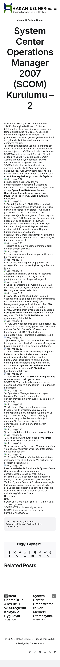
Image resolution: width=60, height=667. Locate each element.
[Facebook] (9, 553)
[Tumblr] (9, 556)
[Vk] (24, 556)
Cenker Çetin (37, 643)
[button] (6, 596)
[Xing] (32, 556)
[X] (14, 553)
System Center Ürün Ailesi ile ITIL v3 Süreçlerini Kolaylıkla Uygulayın (15, 606)
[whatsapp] (50, 652)
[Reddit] (24, 553)
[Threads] (50, 553)
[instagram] (35, 652)
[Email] (40, 556)
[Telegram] (45, 553)
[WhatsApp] (40, 553)
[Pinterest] (17, 556)
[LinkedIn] (30, 553)
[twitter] (30, 652)
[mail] (55, 652)
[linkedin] (45, 652)
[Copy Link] (47, 556)
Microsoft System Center (30, 20)
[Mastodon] (35, 553)
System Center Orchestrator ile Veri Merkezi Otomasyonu (43, 606)
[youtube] (40, 652)
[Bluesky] (19, 553)
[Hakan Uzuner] (25, 3)
